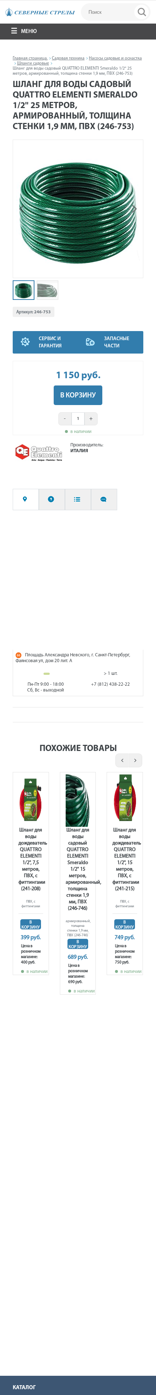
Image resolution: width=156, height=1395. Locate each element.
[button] (23, 290)
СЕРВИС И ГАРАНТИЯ (50, 342)
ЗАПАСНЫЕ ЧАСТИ (116, 342)
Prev (121, 760)
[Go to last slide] (22, 209)
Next (135, 760)
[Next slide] (134, 209)
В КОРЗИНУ (78, 395)
